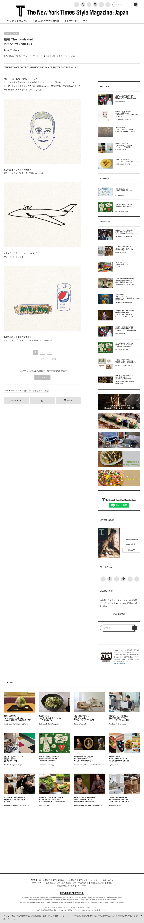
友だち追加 (42, 377)
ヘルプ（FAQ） (38, 882)
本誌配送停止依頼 (97, 883)
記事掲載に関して (69, 883)
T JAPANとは (36, 880)
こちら (126, 661)
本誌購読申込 (83, 883)
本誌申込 (131, 550)
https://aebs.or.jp (119, 663)
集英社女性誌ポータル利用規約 (64, 880)
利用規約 (46, 880)
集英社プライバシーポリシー (90, 880)
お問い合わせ (108, 880)
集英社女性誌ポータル (65, 886)
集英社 (109, 883)
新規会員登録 (119, 614)
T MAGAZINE (82, 886)
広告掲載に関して (53, 883)
